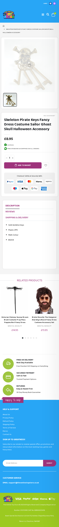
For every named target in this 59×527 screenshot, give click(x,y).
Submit (49, 463)
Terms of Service (9, 427)
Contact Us (7, 434)
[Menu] (43, 15)
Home (4, 26)
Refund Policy (8, 421)
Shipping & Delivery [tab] (16, 218)
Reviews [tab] (10, 212)
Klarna (5, 431)
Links (45, 3)
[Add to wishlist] (46, 165)
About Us (6, 414)
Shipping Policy (8, 424)
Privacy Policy (8, 417)
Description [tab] (12, 206)
